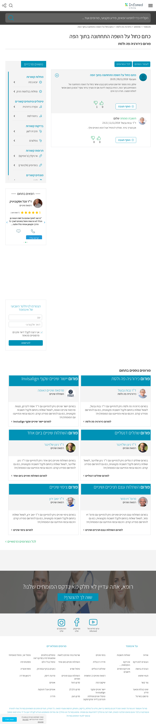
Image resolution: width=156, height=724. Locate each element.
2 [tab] (25, 242)
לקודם (44, 222)
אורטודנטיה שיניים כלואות (69, 655)
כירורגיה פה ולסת (123, 26)
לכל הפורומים (123, 64)
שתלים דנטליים (98, 668)
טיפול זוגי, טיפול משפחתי (20, 655)
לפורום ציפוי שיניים (23, 530)
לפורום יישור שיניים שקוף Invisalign (32, 421)
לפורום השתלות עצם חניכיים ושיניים (104, 530)
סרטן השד (75, 682)
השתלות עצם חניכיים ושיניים (71, 677)
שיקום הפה (100, 682)
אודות (145, 655)
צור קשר (144, 682)
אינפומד (147, 26)
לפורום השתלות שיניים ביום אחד (30, 475)
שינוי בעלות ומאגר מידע (140, 691)
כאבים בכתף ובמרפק (46, 668)
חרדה (52, 696)
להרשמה (25, 343)
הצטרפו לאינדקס (140, 662)
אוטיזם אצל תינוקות (46, 689)
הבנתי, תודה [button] (9, 719)
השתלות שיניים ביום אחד (69, 662)
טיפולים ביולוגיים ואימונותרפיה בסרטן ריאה (44, 657)
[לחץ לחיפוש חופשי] (10, 18)
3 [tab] (24, 242)
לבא (7, 222)
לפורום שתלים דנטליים (97, 475)
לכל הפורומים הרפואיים (21, 541)
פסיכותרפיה (25, 662)
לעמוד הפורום (142, 64)
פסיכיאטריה (25, 668)
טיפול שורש (75, 668)
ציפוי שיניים (100, 655)
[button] (11, 5)
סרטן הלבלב (74, 689)
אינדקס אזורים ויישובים (123, 670)
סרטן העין (76, 696)
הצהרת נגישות (142, 668)
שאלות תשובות (123, 655)
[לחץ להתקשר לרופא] (33, 231)
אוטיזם (52, 682)
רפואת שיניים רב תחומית (94, 675)
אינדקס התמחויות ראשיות (126, 663)
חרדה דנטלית (99, 662)
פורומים (137, 26)
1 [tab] (27, 242)
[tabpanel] (25, 219)
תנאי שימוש (143, 675)
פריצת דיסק (50, 675)
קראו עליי (34, 238)
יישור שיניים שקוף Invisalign (98, 691)
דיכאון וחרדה (25, 675)
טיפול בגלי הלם (48, 662)
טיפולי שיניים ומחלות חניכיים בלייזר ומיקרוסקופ (94, 698)
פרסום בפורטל (142, 696)
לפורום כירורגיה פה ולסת (98, 421)
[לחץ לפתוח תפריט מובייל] (150, 5)
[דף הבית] (134, 6)
